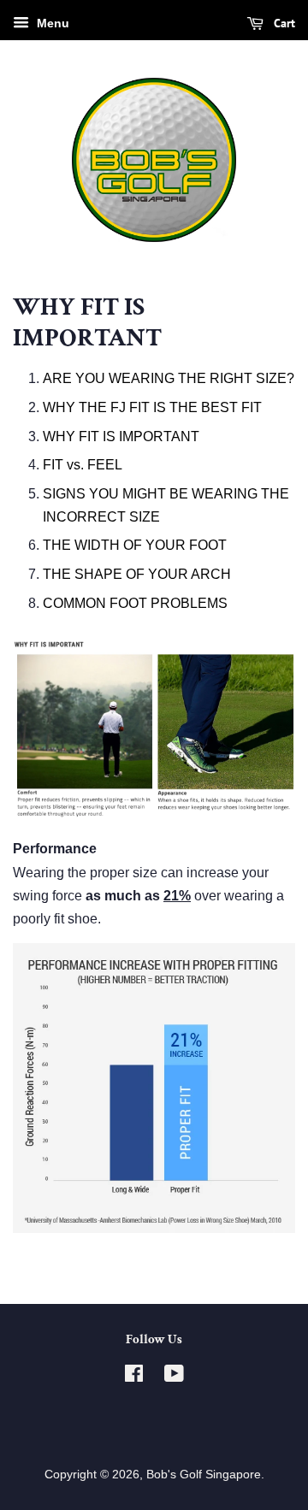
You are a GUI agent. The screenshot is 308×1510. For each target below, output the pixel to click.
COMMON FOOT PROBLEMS (135, 603)
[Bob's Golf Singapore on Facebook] (134, 1377)
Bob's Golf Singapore (203, 1474)
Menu (51, 23)
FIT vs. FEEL (82, 464)
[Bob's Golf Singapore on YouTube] (174, 1377)
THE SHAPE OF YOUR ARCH (137, 574)
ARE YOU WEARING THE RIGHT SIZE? (168, 378)
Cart (282, 23)
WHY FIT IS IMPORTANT (121, 436)
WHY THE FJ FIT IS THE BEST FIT (152, 407)
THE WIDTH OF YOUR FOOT (135, 545)
